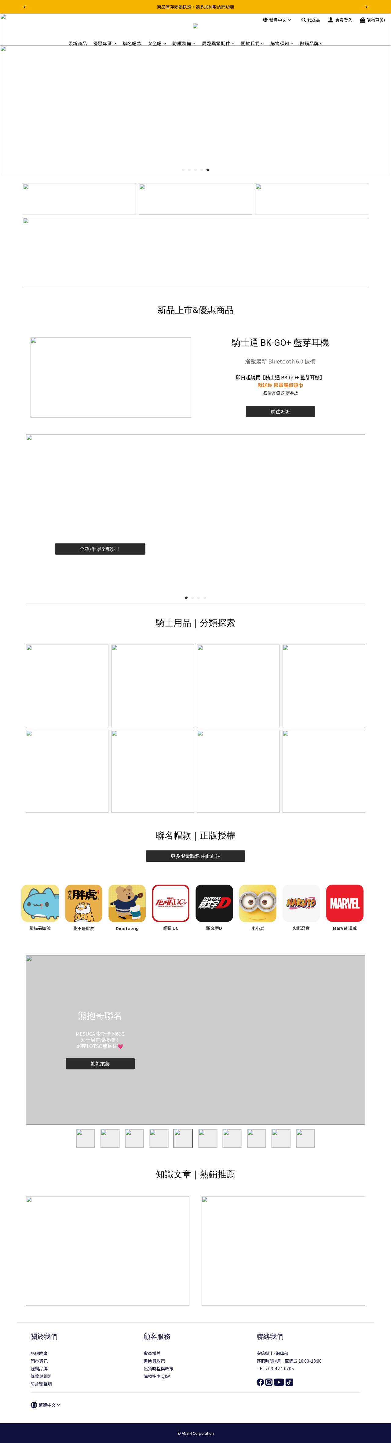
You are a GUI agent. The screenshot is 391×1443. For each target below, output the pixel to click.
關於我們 (250, 43)
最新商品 (77, 43)
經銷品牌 (39, 1368)
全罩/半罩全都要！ (100, 549)
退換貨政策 (154, 1361)
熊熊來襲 (100, 1063)
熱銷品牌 (309, 43)
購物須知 (279, 43)
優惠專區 (102, 43)
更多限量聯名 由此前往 (195, 856)
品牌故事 (39, 1353)
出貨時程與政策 (159, 1368)
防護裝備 (181, 43)
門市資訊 (39, 1361)
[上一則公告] (24, 6)
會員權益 (152, 1353)
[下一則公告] (366, 6)
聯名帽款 (131, 43)
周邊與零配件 (216, 43)
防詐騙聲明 (41, 1384)
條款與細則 (41, 1376)
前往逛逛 (280, 411)
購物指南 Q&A (157, 1376)
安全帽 (155, 43)
